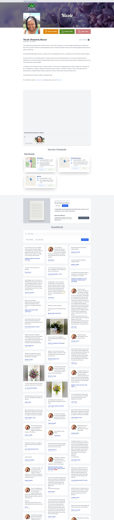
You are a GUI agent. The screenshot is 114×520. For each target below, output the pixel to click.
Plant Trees (50, 169)
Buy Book (65, 205)
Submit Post (84, 239)
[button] (31, 161)
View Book (58, 205)
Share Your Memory (83, 218)
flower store (59, 80)
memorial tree (39, 80)
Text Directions (41, 169)
